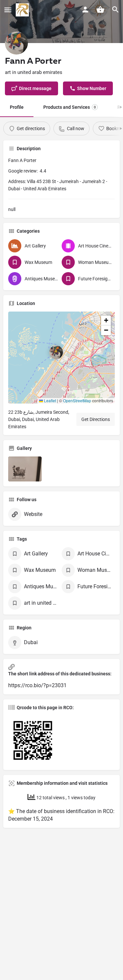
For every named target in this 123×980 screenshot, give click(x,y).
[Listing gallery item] (25, 468)
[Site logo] (23, 9)
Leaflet (49, 400)
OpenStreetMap (77, 400)
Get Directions (95, 419)
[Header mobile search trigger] (115, 9)
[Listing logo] (16, 43)
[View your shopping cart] (100, 9)
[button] (61, 357)
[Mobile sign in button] (85, 9)
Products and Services (69, 107)
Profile (17, 107)
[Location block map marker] (56, 352)
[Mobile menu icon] (7, 10)
